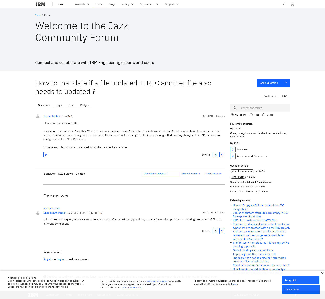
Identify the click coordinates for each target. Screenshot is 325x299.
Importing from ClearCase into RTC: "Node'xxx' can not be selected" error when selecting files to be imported (259, 257)
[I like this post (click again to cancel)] (215, 154)
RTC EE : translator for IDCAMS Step (255, 220)
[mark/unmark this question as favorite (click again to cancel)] (46, 154)
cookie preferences (157, 280)
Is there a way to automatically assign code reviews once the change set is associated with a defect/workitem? (259, 235)
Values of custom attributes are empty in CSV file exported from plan (261, 214)
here (234, 283)
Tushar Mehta (51, 116)
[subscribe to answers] (233, 149)
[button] (322, 273)
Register (48, 259)
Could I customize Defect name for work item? (261, 265)
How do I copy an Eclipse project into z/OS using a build (258, 207)
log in (60, 259)
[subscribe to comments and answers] (233, 156)
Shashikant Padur (54, 212)
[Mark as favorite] (46, 154)
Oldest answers (213, 173)
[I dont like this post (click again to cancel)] (222, 154)
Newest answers (191, 173)
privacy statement (131, 287)
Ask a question (269, 82)
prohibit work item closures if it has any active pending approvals (261, 244)
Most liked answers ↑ (156, 173)
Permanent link (51, 208)
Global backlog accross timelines (253, 250)
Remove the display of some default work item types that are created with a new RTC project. (261, 225)
